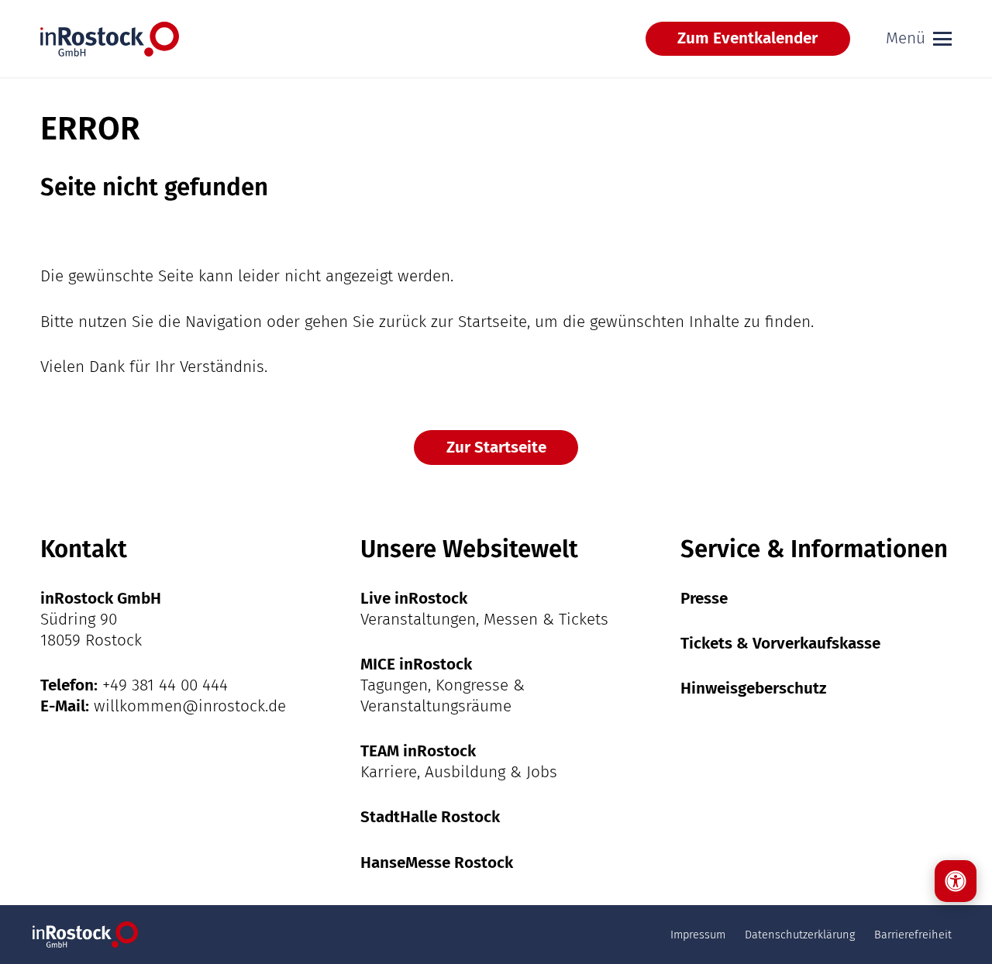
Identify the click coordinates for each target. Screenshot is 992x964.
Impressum (697, 935)
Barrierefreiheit (913, 935)
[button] (919, 38)
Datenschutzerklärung (800, 935)
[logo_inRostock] (109, 39)
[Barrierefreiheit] (955, 881)
